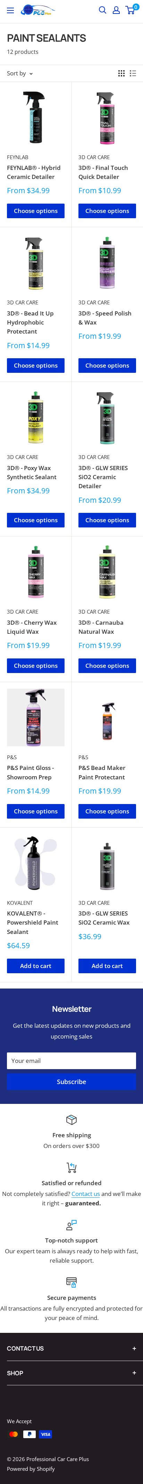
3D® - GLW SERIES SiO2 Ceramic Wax (103, 917)
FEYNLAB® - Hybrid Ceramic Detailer (34, 172)
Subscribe (71, 1081)
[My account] (116, 10)
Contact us (86, 1194)
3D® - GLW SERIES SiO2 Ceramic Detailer (103, 477)
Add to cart (35, 966)
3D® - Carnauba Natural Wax (101, 627)
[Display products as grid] (121, 73)
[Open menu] (10, 10)
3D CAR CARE (94, 157)
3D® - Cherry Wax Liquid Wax (32, 627)
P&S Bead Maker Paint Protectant (101, 772)
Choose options (36, 211)
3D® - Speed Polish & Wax (105, 317)
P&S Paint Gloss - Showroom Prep (30, 772)
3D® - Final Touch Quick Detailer (103, 172)
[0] (130, 10)
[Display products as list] (133, 73)
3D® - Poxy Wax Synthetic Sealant (32, 472)
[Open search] (103, 10)
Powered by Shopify (31, 1468)
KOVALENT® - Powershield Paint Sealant (32, 922)
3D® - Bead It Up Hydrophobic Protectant (30, 322)
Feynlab (17, 157)
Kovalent (20, 902)
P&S (12, 757)
